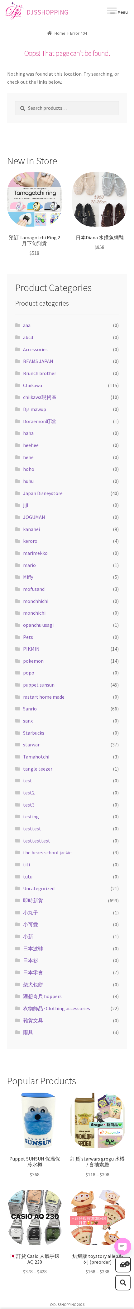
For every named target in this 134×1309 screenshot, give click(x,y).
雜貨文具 (33, 1020)
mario (29, 565)
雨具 (28, 1032)
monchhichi (35, 601)
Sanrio (30, 708)
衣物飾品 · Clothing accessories (56, 1008)
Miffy (28, 577)
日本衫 (30, 960)
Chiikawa (32, 385)
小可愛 (30, 924)
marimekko (35, 553)
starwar (31, 744)
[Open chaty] (122, 1246)
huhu (28, 481)
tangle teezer (37, 769)
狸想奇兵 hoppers (42, 996)
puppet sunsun (39, 685)
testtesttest (36, 841)
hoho (28, 469)
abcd (28, 337)
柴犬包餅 (33, 984)
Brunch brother (39, 373)
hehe (28, 457)
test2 (29, 792)
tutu (27, 876)
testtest (32, 828)
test (27, 780)
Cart (121, 1262)
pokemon (33, 661)
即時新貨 (33, 900)
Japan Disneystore (43, 493)
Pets (28, 637)
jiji (25, 505)
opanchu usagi (38, 625)
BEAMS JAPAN (38, 361)
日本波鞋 (33, 948)
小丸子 (30, 912)
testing (31, 816)
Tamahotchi (36, 757)
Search (123, 1282)
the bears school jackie (47, 852)
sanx (28, 721)
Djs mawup (34, 409)
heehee (31, 445)
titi (26, 864)
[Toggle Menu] (111, 12)
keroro (30, 541)
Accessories (35, 349)
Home (60, 33)
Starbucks (33, 733)
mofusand (34, 589)
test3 (29, 805)
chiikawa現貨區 (39, 397)
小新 (28, 936)
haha (28, 433)
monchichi (34, 613)
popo (28, 673)
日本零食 (33, 972)
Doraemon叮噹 (39, 421)
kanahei (31, 529)
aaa (27, 325)
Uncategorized (39, 888)
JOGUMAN (34, 517)
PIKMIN (31, 649)
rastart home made (44, 697)
